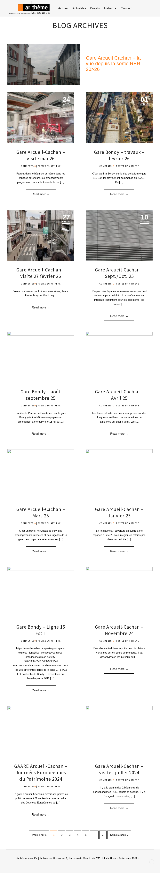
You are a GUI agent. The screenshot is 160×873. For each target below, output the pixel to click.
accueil (63, 8)
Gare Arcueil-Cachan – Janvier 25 (119, 512)
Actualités (79, 8)
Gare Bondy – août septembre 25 (40, 394)
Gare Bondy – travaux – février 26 (119, 155)
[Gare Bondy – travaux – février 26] (119, 117)
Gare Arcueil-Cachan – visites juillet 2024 (119, 769)
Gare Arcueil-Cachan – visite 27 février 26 (40, 273)
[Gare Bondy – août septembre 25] (40, 357)
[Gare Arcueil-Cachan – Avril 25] (119, 357)
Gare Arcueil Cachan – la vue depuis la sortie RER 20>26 (113, 63)
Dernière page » (119, 834)
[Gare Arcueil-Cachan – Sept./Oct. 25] (119, 235)
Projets (95, 8)
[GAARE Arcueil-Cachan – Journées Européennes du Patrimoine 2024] (40, 731)
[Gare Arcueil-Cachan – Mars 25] (40, 474)
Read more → (41, 194)
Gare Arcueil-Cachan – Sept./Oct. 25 (119, 273)
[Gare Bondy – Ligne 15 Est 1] (40, 592)
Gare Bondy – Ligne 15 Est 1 (40, 630)
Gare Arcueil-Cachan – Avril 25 (119, 394)
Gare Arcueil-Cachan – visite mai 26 (40, 155)
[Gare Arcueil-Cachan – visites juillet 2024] (119, 731)
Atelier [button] (108, 8)
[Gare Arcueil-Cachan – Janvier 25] (119, 474)
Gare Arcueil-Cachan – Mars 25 (40, 512)
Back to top (151, 861)
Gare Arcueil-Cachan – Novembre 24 (119, 630)
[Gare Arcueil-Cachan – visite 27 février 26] (40, 235)
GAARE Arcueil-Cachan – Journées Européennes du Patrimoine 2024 (40, 772)
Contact (126, 8)
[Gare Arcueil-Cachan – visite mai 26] (40, 117)
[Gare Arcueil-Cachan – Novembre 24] (119, 592)
